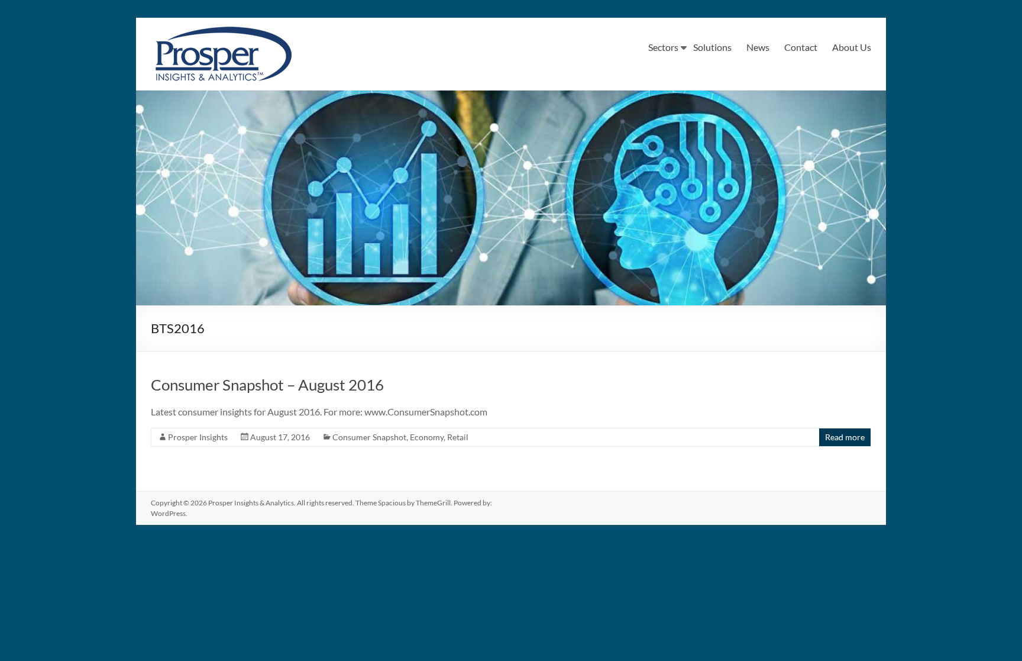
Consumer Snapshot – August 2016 (267, 384)
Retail (457, 437)
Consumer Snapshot (369, 437)
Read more (845, 437)
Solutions (712, 47)
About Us (851, 47)
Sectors (663, 47)
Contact (800, 47)
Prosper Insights (198, 437)
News (757, 47)
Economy (427, 437)
